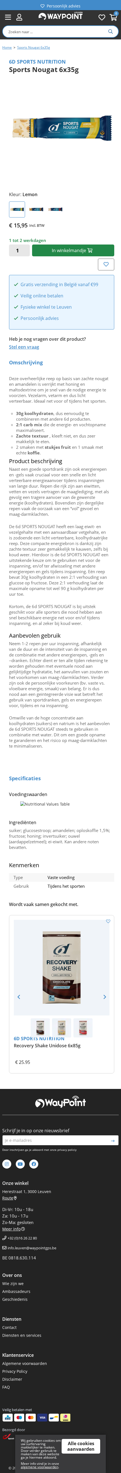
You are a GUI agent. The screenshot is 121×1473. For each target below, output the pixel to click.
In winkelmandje (69, 250)
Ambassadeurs (16, 1291)
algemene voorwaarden (39, 1467)
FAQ (6, 1387)
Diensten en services (21, 1335)
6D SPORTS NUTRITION (39, 1038)
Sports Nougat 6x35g (33, 47)
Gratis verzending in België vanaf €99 (59, 285)
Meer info (11, 1229)
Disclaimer (12, 1379)
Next (104, 996)
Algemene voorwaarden (24, 1363)
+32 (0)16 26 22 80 (22, 1238)
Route (7, 1198)
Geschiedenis (15, 1299)
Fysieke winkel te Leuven (46, 307)
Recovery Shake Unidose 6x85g (47, 1045)
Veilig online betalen (42, 296)
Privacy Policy (14, 1371)
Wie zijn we (13, 1283)
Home (7, 47)
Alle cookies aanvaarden (81, 1446)
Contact (9, 1327)
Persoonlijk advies (63, 5)
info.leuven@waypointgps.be (32, 1247)
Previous (18, 996)
